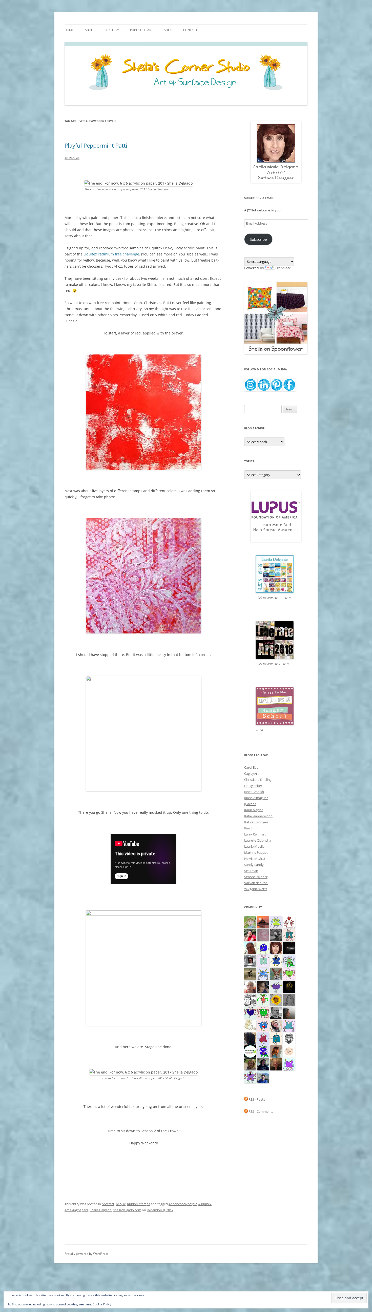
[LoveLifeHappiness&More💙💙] (263, 986)
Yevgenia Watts (255, 889)
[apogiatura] (250, 1012)
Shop (168, 30)
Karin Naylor (253, 810)
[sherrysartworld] (276, 934)
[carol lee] (250, 999)
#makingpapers (76, 1210)
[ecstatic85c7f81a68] (263, 1025)
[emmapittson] (276, 1051)
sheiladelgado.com (127, 1210)
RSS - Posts (256, 1099)
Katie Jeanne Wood (258, 816)
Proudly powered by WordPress (87, 1253)
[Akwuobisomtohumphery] (289, 986)
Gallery (112, 30)
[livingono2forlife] (263, 999)
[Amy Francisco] (263, 960)
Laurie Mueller (255, 846)
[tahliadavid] (276, 999)
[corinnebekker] (263, 934)
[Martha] (263, 922)
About (90, 30)
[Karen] (263, 973)
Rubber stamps (138, 1204)
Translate (283, 268)
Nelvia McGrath (255, 858)
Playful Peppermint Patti (96, 145)
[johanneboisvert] (250, 947)
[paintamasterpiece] (263, 947)
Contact (190, 30)
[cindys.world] (289, 922)
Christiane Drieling (258, 779)
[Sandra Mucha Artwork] (276, 1025)
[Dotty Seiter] (250, 922)
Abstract (108, 1204)
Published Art (141, 30)
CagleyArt (251, 773)
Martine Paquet (256, 852)
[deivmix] (289, 1038)
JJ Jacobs (250, 804)
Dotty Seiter (253, 785)
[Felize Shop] (250, 1051)
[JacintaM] (289, 999)
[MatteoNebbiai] (263, 1077)
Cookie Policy (102, 1304)
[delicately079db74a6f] (263, 1051)
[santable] (289, 947)
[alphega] (276, 986)
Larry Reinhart (255, 834)
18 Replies (72, 158)
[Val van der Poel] (289, 934)
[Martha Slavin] (276, 1064)
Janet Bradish (254, 791)
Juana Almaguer (256, 798)
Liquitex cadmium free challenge (111, 254)
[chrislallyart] (250, 1064)
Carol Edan (252, 767)
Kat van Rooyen (256, 822)
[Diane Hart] (263, 1064)
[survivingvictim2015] (250, 1025)
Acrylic (121, 1204)
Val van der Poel (256, 883)
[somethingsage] (289, 1012)
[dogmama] (250, 973)
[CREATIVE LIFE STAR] (250, 1038)
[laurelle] (276, 922)
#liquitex (205, 1204)
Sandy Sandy (254, 864)
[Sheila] (276, 947)
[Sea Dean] (263, 1038)
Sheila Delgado (101, 1210)
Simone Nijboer (255, 876)
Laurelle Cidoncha (257, 840)
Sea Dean (251, 870)
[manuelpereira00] (289, 973)
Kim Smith (252, 828)
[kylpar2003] (263, 1012)
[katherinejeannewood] (289, 960)
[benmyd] (250, 960)
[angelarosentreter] (276, 960)
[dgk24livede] (289, 1064)
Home (69, 30)
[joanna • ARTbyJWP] (289, 1051)
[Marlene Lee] (276, 973)
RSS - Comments (260, 1111)
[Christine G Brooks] (289, 1025)
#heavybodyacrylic (183, 1204)
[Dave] (276, 1012)
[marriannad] (250, 986)
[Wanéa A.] (250, 934)
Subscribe (258, 239)
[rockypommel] (250, 1077)
